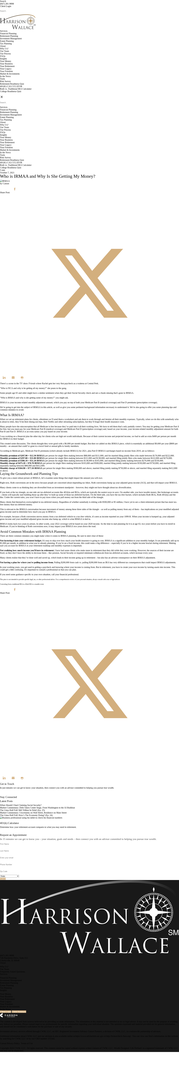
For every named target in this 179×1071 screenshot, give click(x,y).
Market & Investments (10, 74)
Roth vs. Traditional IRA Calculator (15, 89)
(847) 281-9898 (7, 4)
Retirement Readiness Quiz (12, 84)
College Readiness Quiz (10, 91)
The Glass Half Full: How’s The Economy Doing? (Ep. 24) (26, 815)
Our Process (5, 53)
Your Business (6, 63)
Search (3, 1)
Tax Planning (6, 43)
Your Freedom (6, 71)
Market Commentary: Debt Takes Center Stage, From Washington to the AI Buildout (37, 807)
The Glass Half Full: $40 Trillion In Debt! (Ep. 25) (22, 810)
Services (3, 31)
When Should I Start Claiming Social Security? (21, 805)
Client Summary (19, 1011)
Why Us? (4, 48)
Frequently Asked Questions (12, 971)
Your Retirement (7, 66)
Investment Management (11, 38)
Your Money (5, 61)
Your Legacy (5, 69)
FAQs (2, 56)
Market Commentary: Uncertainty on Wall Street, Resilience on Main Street (33, 812)
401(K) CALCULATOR (11, 86)
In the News (5, 76)
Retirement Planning (9, 36)
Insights (3, 58)
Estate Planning (7, 41)
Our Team (4, 51)
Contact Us (5, 794)
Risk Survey (5, 81)
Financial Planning (8, 33)
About (3, 46)
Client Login (5, 6)
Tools (2, 79)
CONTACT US (7, 94)
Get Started (5, 832)
